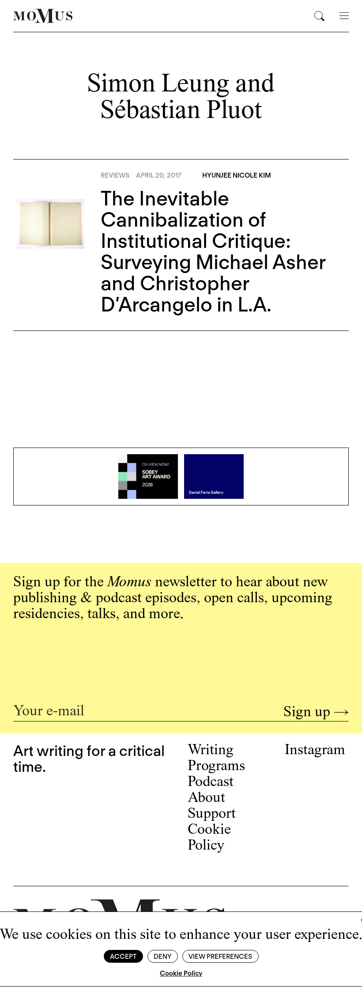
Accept (123, 957)
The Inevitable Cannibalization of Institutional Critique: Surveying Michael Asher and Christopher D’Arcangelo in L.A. (213, 251)
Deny (162, 957)
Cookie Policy (181, 973)
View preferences (220, 957)
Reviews (115, 175)
